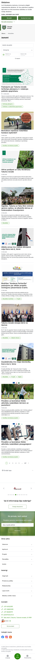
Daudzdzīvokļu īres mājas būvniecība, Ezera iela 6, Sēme (16, 363)
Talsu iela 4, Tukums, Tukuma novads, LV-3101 (18, 617)
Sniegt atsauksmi (17, 506)
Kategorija (6, 50)
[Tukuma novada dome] (12, 29)
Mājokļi (20, 376)
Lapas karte (5, 591)
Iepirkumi (5, 549)
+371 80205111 (8, 612)
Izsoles (4, 564)
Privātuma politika (7, 581)
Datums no (8, 54)
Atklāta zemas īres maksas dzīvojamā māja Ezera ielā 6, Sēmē (16, 248)
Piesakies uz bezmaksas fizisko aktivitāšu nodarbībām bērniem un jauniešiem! (15, 403)
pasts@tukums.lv (9, 615)
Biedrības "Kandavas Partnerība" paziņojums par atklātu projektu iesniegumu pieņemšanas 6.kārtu (14, 285)
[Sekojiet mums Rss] (10, 637)
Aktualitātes (5, 223)
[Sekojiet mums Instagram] (6, 637)
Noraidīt (9, 18)
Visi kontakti (10, 626)
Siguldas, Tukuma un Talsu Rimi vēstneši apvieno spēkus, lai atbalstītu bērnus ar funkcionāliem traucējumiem (17, 208)
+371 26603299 (8, 609)
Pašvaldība (5, 559)
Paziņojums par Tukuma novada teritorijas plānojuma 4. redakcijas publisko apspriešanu (14, 89)
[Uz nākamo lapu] (28, 463)
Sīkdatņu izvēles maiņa (9, 595)
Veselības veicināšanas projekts (10, 145)
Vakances (5, 544)
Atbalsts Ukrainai (15, 338)
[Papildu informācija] (10, 621)
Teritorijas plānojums (8, 104)
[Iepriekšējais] (3, 488)
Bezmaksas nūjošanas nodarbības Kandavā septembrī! (14, 132)
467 (25, 463)
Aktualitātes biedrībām (8, 299)
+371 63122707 (8, 606)
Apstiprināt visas (26, 18)
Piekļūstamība (6, 586)
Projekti (18, 299)
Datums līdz (23, 54)
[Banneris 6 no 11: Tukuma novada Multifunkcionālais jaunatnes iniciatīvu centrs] (17, 488)
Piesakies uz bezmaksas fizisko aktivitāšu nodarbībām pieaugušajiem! (16, 443)
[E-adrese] (5, 620)
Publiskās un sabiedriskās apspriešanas (12, 106)
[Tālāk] (31, 488)
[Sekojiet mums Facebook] (2, 637)
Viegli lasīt (5, 576)
